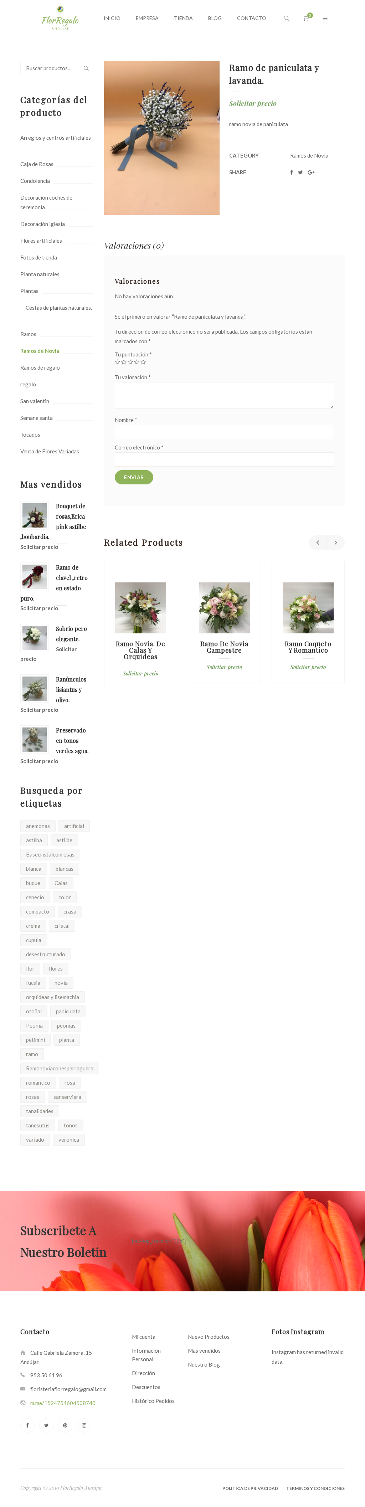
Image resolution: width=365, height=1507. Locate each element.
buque (33, 883)
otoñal (34, 1011)
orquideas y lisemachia (52, 997)
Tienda (183, 18)
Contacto (251, 18)
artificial (74, 826)
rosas (32, 1097)
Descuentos (146, 1387)
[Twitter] (46, 1425)
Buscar (86, 68)
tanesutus (38, 1125)
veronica (68, 1139)
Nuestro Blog (204, 1364)
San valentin (34, 401)
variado (35, 1139)
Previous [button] (318, 542)
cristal (62, 925)
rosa (70, 1082)
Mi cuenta (143, 1336)
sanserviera (67, 1097)
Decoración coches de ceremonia (46, 202)
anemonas (38, 826)
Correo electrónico (139, 447)
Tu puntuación (133, 354)
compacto (37, 911)
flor (30, 968)
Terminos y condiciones (315, 1488)
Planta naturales (40, 274)
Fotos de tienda (38, 257)
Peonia (34, 1025)
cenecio (35, 897)
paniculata (68, 1011)
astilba (34, 840)
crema (33, 925)
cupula (33, 940)
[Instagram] (84, 1425)
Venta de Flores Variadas (49, 451)
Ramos (28, 334)
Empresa (147, 18)
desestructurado (45, 954)
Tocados (30, 434)
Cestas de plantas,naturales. (59, 307)
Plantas (29, 291)
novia (61, 982)
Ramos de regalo (40, 367)
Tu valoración (133, 377)
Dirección (143, 1373)
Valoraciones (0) (134, 245)
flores (56, 968)
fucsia (33, 982)
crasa (69, 911)
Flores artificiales (41, 240)
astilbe (64, 840)
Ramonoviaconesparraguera (59, 1068)
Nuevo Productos (209, 1336)
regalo (28, 384)
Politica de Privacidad (250, 1488)
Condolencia (35, 181)
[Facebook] (27, 1425)
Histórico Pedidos (153, 1401)
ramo (32, 1054)
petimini (35, 1040)
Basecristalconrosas (50, 854)
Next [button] (336, 542)
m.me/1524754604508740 (63, 1403)
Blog (215, 18)
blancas (64, 868)
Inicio (112, 18)
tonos (71, 1125)
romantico (38, 1082)
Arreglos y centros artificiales (55, 137)
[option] (140, 625)
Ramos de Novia (39, 351)
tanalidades (39, 1111)
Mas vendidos (204, 1350)
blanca (33, 868)
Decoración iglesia (42, 224)
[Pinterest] (65, 1425)
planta (66, 1040)
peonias (66, 1025)
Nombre (126, 420)
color (64, 897)
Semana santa (36, 418)
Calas (61, 883)
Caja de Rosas (36, 164)
